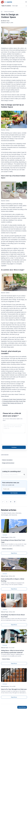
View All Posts (22, 707)
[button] (26, 2)
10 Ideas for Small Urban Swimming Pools (14, 399)
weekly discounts (6, 387)
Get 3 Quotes (14, 493)
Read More (14, 553)
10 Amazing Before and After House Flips (13, 401)
